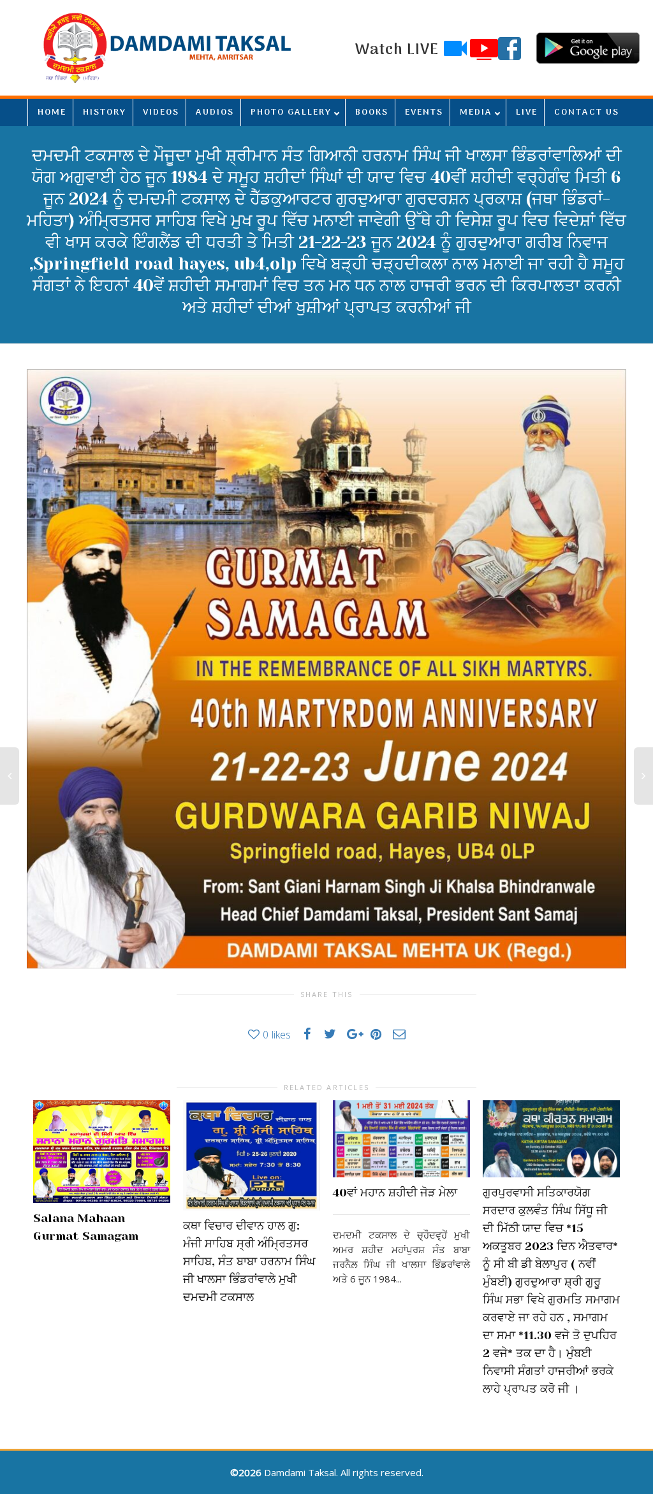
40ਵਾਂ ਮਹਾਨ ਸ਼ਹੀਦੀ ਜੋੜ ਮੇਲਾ (395, 1192)
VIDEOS (161, 112)
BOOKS (371, 112)
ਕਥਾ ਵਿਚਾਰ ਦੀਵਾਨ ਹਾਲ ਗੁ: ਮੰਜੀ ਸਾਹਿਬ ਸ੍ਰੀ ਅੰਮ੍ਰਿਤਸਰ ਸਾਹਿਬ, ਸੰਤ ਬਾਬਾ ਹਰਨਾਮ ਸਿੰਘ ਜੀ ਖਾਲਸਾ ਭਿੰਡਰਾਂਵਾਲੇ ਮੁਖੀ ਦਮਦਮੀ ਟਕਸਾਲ (249, 1261)
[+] (101, 1151)
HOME (52, 112)
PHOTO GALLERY (291, 112)
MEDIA (476, 112)
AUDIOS (215, 112)
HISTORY (104, 112)
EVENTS (424, 112)
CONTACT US (586, 112)
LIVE (527, 112)
